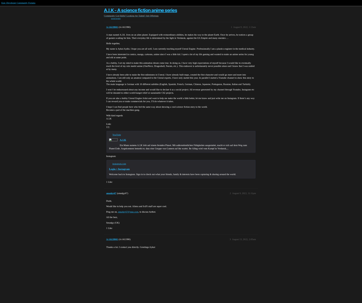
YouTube (116, 135)
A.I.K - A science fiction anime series (140, 10)
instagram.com (119, 164)
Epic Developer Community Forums (18, 3)
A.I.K (123, 140)
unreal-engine (116, 19)
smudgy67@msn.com (128, 212)
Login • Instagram (119, 169)
